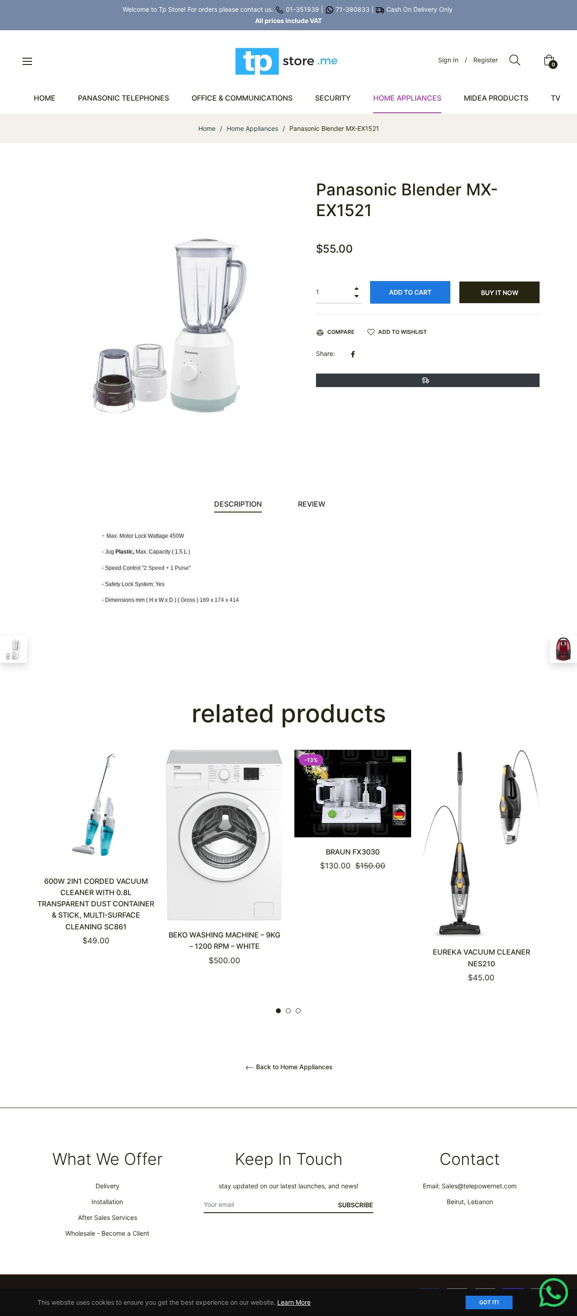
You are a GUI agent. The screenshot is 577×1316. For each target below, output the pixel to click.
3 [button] (298, 1010)
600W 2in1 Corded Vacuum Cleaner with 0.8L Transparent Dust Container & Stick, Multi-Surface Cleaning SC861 (95, 904)
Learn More (294, 1302)
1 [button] (278, 1010)
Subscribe (355, 1205)
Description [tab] (238, 503)
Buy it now (499, 292)
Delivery (107, 1186)
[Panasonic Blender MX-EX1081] (13, 649)
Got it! (489, 1302)
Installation (107, 1201)
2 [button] (288, 1010)
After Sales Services (107, 1217)
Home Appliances (252, 128)
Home (206, 128)
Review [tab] (312, 503)
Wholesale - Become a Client (107, 1233)
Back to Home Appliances (293, 1067)
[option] (96, 863)
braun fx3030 (353, 851)
